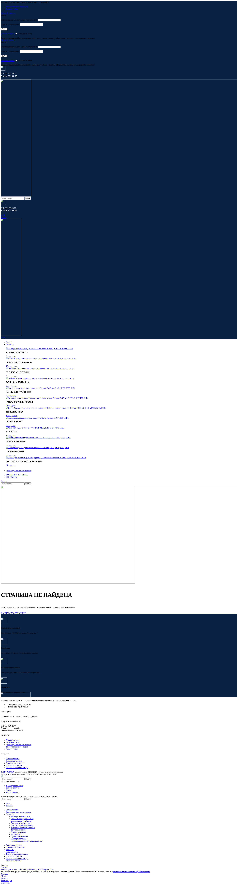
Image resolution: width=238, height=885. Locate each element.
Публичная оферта (14, 765)
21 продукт (10, 406)
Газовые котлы (12, 740)
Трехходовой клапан (14, 786)
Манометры (16, 834)
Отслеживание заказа (15, 763)
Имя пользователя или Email (19, 20)
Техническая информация (17, 747)
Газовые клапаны (18, 832)
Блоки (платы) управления (22, 819)
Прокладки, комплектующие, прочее (26, 841)
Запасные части (12, 742)
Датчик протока (12, 788)
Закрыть (4, 867)
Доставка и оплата (14, 761)
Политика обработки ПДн (17, 768)
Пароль (10, 24)
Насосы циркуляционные (21, 825)
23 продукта (11, 386)
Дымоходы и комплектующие (18, 745)
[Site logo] (16, 196)
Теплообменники (18, 830)
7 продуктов (11, 396)
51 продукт (10, 465)
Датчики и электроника (21, 823)
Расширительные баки (20, 816)
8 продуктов (11, 376)
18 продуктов (11, 416)
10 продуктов (11, 366)
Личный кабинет (13, 861)
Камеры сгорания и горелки (23, 828)
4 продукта (10, 445)
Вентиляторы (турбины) (21, 821)
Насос (8, 790)
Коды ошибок (12, 749)
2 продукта (10, 426)
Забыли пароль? (8, 34)
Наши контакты (12, 759)
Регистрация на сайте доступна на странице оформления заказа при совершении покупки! (56, 38)
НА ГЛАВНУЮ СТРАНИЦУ (13, 613)
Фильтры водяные (18, 839)
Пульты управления (19, 836)
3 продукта (10, 356)
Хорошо (4, 874)
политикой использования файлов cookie (131, 872)
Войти (4, 29)
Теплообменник (12, 792)
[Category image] (39, 348)
